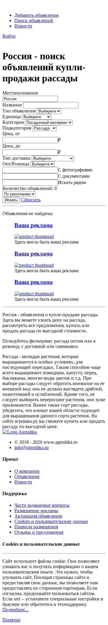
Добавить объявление (36, 15)
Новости (23, 25)
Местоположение (20, 92)
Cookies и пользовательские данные (51, 521)
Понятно (11, 619)
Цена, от (11, 133)
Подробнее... (15, 609)
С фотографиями (75, 169)
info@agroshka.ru (31, 447)
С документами (74, 176)
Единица (11, 116)
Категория (13, 122)
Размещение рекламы (36, 510)
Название (12, 104)
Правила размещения (36, 526)
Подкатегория (16, 127)
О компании (27, 471)
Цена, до (11, 145)
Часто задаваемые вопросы (42, 505)
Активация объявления (38, 515)
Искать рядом (72, 182)
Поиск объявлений (33, 20)
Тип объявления (19, 110)
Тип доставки (16, 158)
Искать (11, 200)
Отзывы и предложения (38, 532)
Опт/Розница (15, 163)
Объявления (26, 476)
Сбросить (30, 199)
